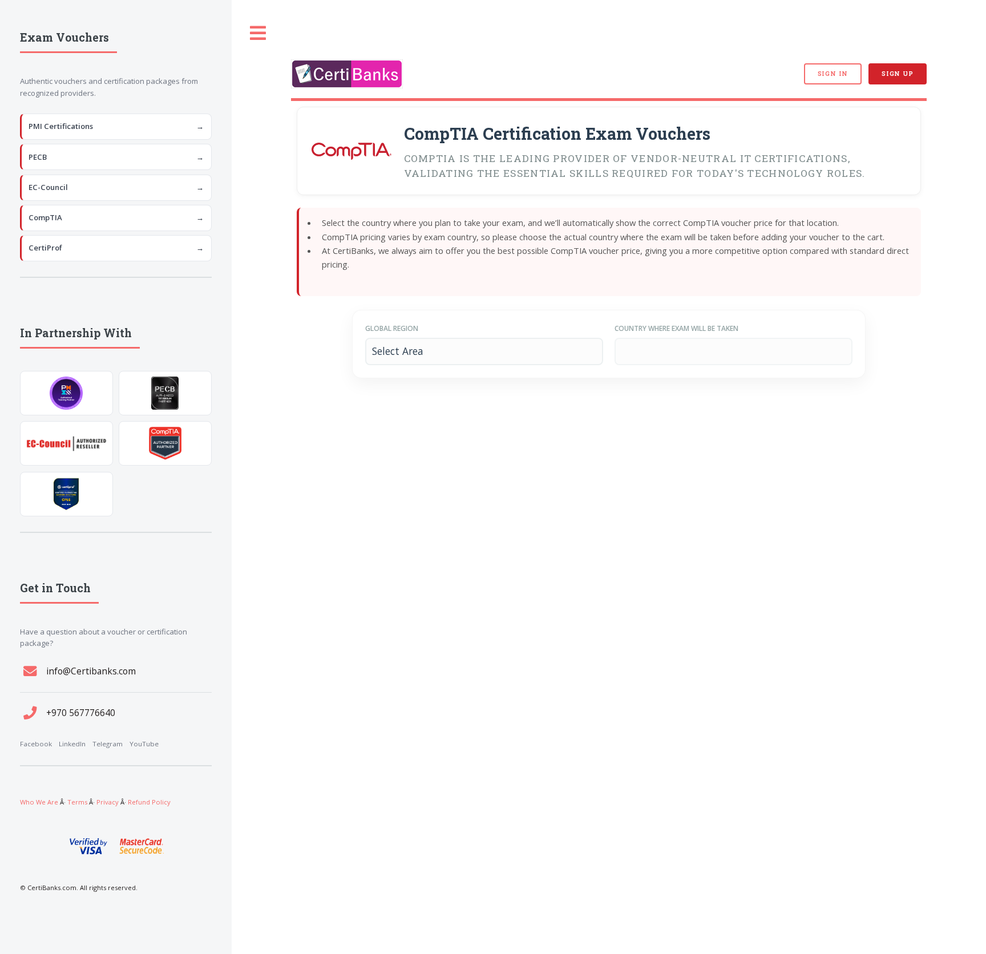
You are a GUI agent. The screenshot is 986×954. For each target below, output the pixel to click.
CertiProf (116, 247)
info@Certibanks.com (91, 671)
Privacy (107, 802)
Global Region (391, 328)
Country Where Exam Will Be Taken (676, 328)
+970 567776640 (80, 712)
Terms (77, 802)
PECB (116, 157)
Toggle (258, 33)
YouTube (144, 743)
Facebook (36, 743)
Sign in (833, 74)
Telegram (107, 743)
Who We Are (39, 802)
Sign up (897, 74)
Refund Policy (149, 802)
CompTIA (116, 217)
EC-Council (116, 187)
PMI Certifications (116, 126)
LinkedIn (72, 743)
